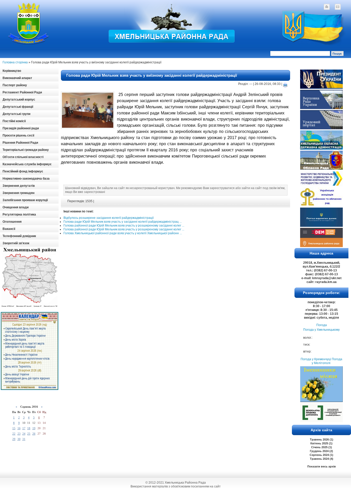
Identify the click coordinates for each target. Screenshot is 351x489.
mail (337, 6)
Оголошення (12, 221)
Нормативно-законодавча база (26, 178)
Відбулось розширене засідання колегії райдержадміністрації (108, 218)
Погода (321, 325)
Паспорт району (15, 85)
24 (23, 433)
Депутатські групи (16, 114)
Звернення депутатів (19, 186)
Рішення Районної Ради (20, 142)
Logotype (29, 23)
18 (28, 428)
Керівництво (12, 71)
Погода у (321, 329)
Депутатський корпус (19, 99)
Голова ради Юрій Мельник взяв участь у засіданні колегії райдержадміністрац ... (122, 221)
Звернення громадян (18, 193)
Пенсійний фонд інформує (23, 171)
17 (23, 428)
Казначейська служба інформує (27, 164)
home (326, 6)
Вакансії (9, 229)
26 (33, 433)
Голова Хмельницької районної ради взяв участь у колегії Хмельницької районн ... (122, 233)
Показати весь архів (321, 466)
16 (19, 428)
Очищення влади (16, 207)
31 (23, 439)
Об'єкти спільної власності (23, 157)
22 (13, 433)
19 (33, 428)
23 (19, 433)
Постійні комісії (14, 121)
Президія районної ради (21, 128)
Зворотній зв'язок (16, 243)
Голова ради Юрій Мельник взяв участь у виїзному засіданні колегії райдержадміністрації (151, 75)
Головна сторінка (15, 62)
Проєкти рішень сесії (18, 135)
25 (28, 433)
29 (13, 439)
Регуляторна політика (19, 214)
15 (13, 428)
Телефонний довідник (19, 236)
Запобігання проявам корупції (25, 200)
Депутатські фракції (18, 107)
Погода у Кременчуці (316, 359)
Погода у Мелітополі (327, 361)
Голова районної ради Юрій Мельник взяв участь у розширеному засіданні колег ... (123, 225)
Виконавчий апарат (17, 78)
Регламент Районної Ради (22, 92)
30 (19, 439)
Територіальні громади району (26, 150)
